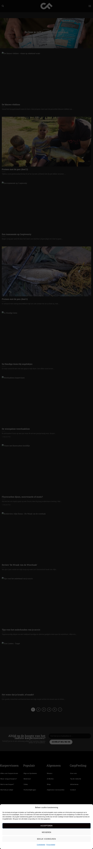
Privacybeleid (50, 844)
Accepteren (46, 826)
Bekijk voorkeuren (46, 839)
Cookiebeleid (41, 844)
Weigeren (46, 832)
